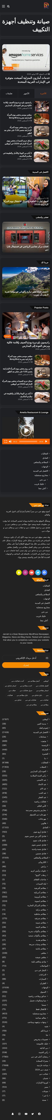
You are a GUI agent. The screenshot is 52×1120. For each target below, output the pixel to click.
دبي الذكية (44, 1048)
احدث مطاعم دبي (26, 686)
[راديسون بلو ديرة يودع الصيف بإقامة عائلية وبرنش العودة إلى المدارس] (41, 106)
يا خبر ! (45, 1095)
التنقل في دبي (40, 970)
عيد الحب (42, 793)
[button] (26, 430)
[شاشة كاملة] (5, 441)
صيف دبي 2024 (41, 1070)
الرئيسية (45, 745)
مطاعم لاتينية (41, 927)
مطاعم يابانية (41, 948)
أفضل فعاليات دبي (42, 686)
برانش (43, 866)
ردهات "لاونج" (40, 875)
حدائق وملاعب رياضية (37, 996)
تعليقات (9, 93)
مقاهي (43, 953)
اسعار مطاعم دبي (42, 690)
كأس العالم (41, 806)
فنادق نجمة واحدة (39, 849)
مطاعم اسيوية (40, 901)
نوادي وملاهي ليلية (38, 961)
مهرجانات (42, 819)
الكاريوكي (42, 862)
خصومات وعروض (41, 1039)
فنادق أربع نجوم (40, 832)
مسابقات (42, 736)
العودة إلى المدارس (38, 771)
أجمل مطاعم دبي (34, 681)
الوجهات (45, 466)
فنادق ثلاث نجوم (39, 840)
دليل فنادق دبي (37, 695)
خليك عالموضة (42, 1044)
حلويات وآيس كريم (38, 871)
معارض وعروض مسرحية (36, 810)
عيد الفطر (42, 797)
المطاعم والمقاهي (41, 462)
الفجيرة (45, 754)
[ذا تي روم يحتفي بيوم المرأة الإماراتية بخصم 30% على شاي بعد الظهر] (41, 131)
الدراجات (42, 974)
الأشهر (26, 93)
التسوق (43, 992)
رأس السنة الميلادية (38, 775)
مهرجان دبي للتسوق (38, 814)
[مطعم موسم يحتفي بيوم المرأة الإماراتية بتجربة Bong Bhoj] (41, 118)
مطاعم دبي (44, 705)
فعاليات (10, 695)
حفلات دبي (12, 690)
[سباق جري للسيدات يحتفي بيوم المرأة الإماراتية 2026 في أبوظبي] (41, 144)
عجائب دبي (43, 1074)
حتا (47, 1035)
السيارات (42, 979)
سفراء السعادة (42, 1061)
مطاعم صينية (41, 922)
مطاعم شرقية (40, 918)
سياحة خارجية (42, 1065)
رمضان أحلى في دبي (39, 1057)
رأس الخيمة (43, 1052)
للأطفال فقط (41, 1009)
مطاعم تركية (41, 909)
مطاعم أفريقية (40, 888)
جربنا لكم (44, 1031)
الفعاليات (44, 453)
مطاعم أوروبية (40, 896)
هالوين (43, 823)
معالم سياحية (40, 1018)
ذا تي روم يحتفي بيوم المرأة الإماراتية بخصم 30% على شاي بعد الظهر (18, 130)
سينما (44, 1005)
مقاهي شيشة (40, 957)
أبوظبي (45, 681)
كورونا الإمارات (42, 1082)
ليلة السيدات (41, 884)
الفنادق (45, 458)
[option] (26, 192)
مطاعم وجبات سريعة (37, 944)
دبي (47, 695)
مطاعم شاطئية (40, 914)
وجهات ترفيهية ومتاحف (36, 1022)
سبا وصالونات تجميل (38, 1000)
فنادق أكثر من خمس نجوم (35, 836)
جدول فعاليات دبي (26, 690)
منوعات (45, 1091)
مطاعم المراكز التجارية (36, 905)
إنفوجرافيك (43, 728)
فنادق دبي (18, 700)
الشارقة (45, 749)
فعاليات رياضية (40, 801)
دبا (45, 758)
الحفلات (43, 767)
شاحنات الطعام (40, 879)
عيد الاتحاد (42, 784)
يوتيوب (43, 741)
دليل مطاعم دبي (22, 695)
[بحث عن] (8, 7)
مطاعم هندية (41, 940)
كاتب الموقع (43, 74)
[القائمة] (3, 7)
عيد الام (43, 788)
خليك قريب (39, 484)
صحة (44, 1100)
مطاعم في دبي (31, 705)
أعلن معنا (42, 488)
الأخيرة (43, 93)
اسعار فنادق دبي (10, 686)
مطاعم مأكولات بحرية (37, 931)
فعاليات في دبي (30, 700)
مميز (46, 1087)
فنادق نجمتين (41, 853)
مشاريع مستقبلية (41, 475)
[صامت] (10, 441)
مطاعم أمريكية (40, 892)
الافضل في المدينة (40, 471)
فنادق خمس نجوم (39, 845)
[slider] (28, 441)
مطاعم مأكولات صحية (37, 935)
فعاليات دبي (44, 700)
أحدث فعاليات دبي (17, 681)
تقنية (46, 1026)
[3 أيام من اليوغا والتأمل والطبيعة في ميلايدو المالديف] (41, 157)
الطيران (43, 983)
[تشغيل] (46, 441)
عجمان (45, 1078)
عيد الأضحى (41, 780)
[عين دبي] (46, 6)
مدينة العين (41, 723)
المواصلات (44, 966)
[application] (26, 430)
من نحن (43, 479)
